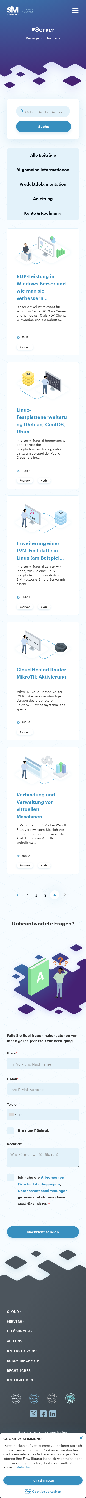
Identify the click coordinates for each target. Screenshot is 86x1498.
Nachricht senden (43, 1232)
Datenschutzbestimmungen (43, 1190)
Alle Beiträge (43, 155)
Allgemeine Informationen (42, 169)
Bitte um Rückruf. (33, 1130)
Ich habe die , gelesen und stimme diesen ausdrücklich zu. (43, 1190)
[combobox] (12, 1114)
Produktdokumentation (42, 184)
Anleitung (43, 198)
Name (12, 1053)
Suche (43, 126)
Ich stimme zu (43, 1480)
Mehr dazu (24, 1466)
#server (25, 347)
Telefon (13, 1104)
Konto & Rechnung (42, 213)
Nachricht (14, 1144)
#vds (44, 480)
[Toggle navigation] (75, 10)
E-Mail (12, 1079)
